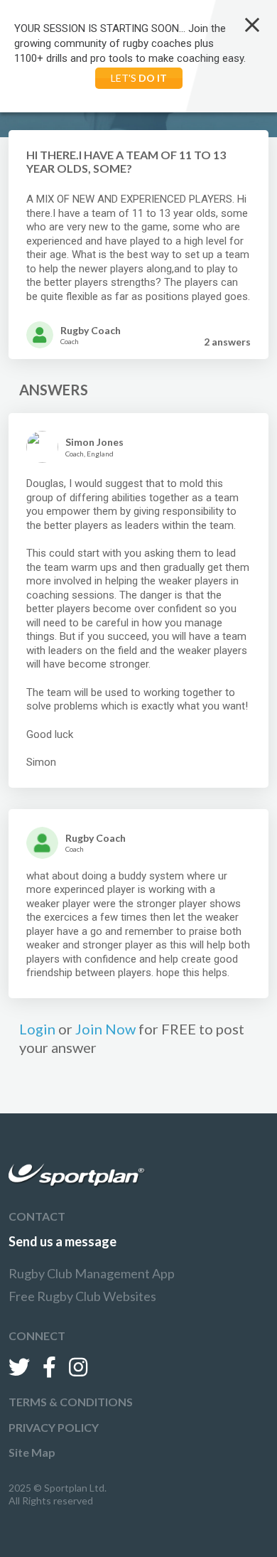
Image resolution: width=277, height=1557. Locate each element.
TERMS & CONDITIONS (71, 1401)
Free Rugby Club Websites (82, 1296)
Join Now (105, 1028)
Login (37, 1028)
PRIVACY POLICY (54, 1427)
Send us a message (62, 1241)
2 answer (227, 342)
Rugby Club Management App (92, 1273)
